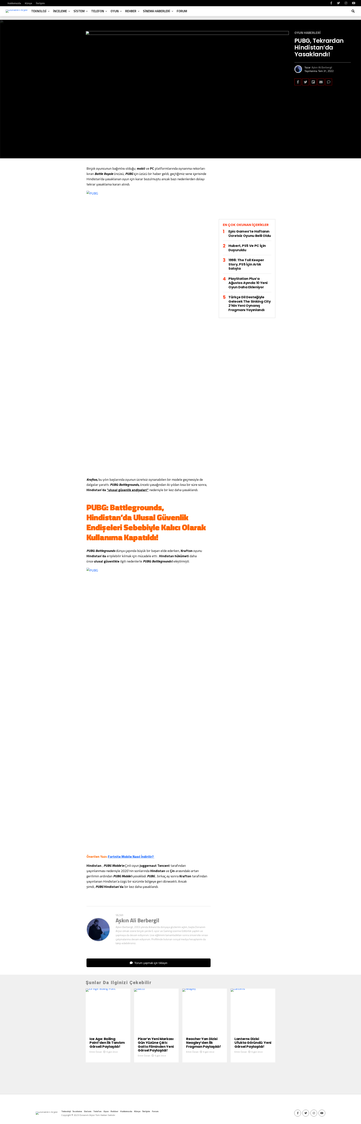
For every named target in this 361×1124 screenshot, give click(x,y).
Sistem (79, 11)
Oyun (115, 11)
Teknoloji (38, 11)
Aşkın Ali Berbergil (322, 67)
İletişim (40, 3)
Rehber (130, 11)
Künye (28, 3)
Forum (182, 11)
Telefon (97, 11)
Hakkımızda (14, 3)
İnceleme (60, 11)
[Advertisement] (247, 191)
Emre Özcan (95, 1052)
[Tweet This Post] (305, 82)
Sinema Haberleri (156, 11)
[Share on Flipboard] (313, 82)
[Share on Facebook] (297, 82)
